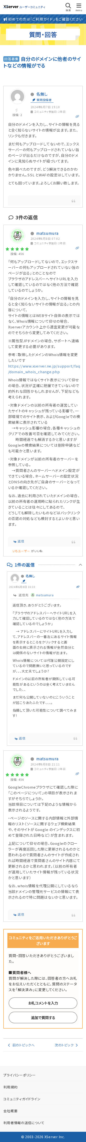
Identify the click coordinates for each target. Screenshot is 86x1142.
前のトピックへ (23, 1045)
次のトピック (65, 1045)
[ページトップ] (76, 1132)
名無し (42, 94)
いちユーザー (21, 551)
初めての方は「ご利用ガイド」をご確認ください (44, 18)
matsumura (47, 233)
